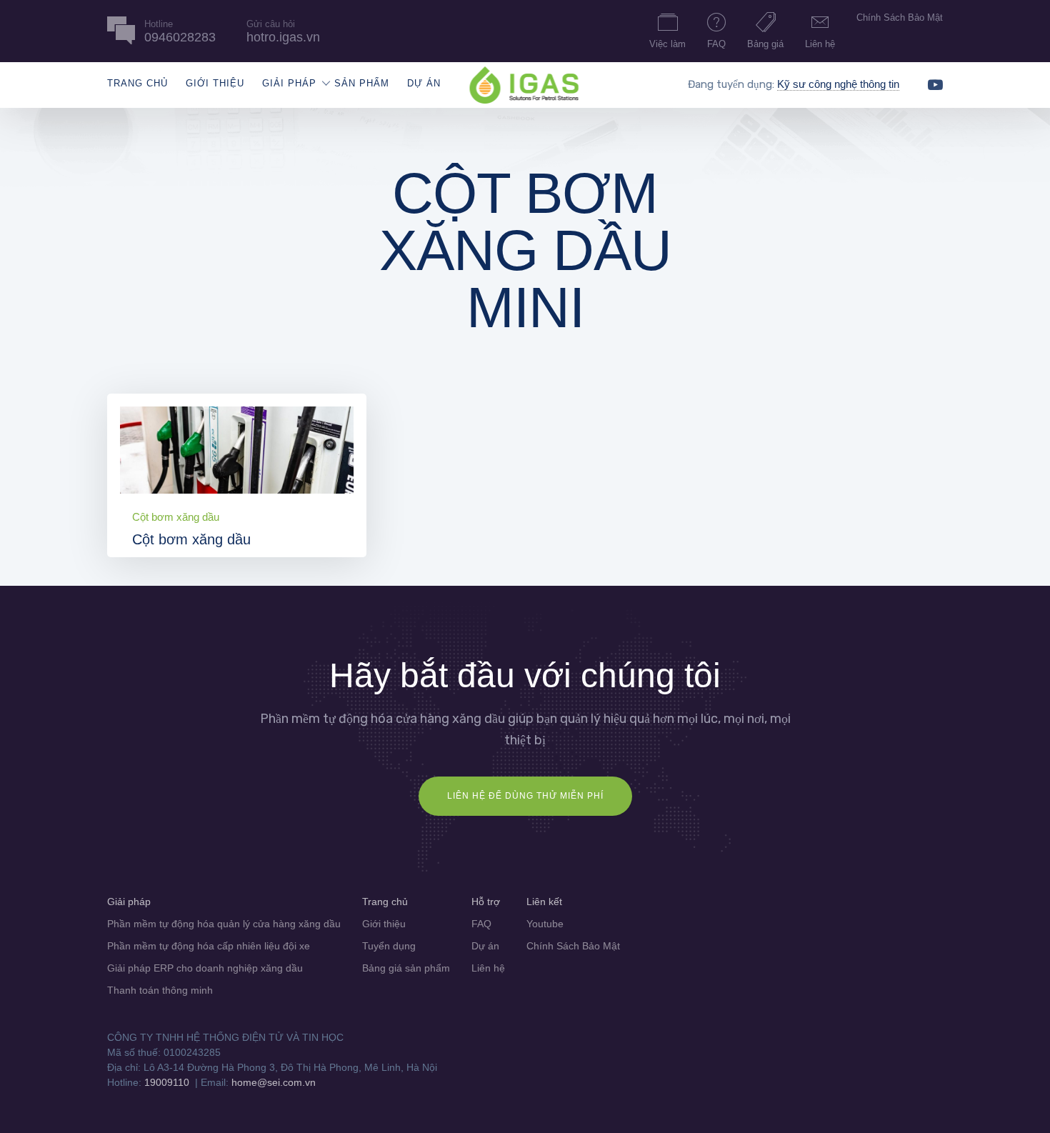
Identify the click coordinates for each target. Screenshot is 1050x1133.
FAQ (716, 44)
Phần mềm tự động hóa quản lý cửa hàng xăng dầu (224, 923)
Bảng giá (765, 44)
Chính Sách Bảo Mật (899, 17)
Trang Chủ (137, 83)
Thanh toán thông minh (160, 990)
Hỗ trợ (485, 901)
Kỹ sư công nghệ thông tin (838, 84)
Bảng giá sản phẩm (406, 968)
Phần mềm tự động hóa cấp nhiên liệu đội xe (208, 946)
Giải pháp (289, 83)
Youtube (545, 923)
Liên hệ (820, 44)
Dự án (424, 83)
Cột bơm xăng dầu (175, 517)
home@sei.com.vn (273, 1082)
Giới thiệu (215, 83)
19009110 (166, 1082)
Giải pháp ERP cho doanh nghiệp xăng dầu (205, 968)
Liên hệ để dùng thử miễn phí (525, 796)
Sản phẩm (361, 83)
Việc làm (667, 44)
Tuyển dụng (389, 946)
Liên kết (544, 901)
